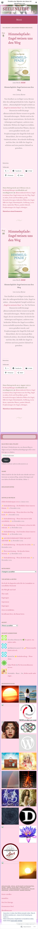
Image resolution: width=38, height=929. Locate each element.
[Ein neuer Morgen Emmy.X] (10, 695)
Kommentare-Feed (8, 906)
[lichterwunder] (10, 780)
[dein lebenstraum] (10, 762)
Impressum (5, 602)
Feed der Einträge (7, 902)
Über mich (5, 594)
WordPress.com (7, 910)
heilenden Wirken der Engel (25, 200)
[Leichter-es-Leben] (27, 713)
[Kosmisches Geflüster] (10, 870)
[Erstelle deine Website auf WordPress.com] (19, 2)
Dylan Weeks (12, 665)
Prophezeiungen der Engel (11, 207)
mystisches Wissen (13, 205)
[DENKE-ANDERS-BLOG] (27, 816)
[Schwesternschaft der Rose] (27, 798)
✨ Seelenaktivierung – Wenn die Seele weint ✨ (17, 558)
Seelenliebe (16, 9)
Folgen (6, 460)
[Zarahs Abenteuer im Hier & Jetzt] (10, 798)
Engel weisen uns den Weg (21, 195)
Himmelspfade (17, 202)
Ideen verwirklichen (8, 610)
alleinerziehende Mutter (23, 193)
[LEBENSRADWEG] (10, 852)
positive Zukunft (25, 205)
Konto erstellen (6, 894)
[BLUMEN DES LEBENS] (27, 871)
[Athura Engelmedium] (10, 730)
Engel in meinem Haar (12, 107)
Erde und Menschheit (16, 198)
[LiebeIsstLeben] (27, 728)
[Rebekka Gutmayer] (27, 743)
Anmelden (5, 898)
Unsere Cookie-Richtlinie (16, 921)
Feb (3, 34)
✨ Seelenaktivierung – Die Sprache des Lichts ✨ (17, 545)
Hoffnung (26, 202)
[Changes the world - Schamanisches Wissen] (27, 780)
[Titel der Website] (27, 762)
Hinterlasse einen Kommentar (12, 211)
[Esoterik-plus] (10, 712)
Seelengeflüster (8, 487)
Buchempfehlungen (9, 190)
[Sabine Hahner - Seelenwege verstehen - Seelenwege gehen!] (27, 695)
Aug (3, 231)
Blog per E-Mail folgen (10, 444)
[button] (19, 64)
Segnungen (5, 598)
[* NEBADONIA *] (10, 834)
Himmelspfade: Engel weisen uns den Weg (20, 38)
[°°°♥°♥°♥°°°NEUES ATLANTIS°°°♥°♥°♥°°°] (27, 835)
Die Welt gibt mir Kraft (9, 590)
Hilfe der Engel (7, 202)
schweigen (23, 207)
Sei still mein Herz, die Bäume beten (13, 614)
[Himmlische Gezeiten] (10, 816)
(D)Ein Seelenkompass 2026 (10, 502)
